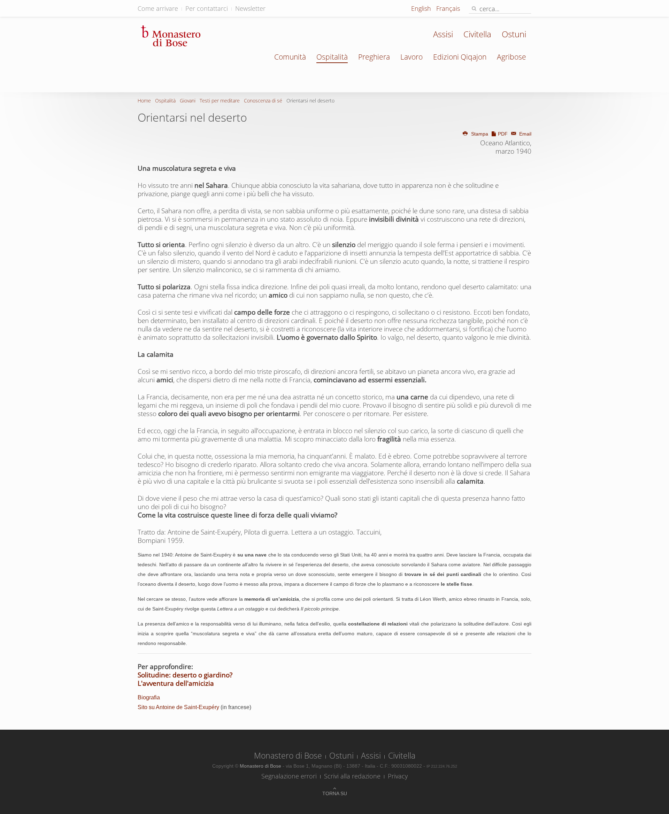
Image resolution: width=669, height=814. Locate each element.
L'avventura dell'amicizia (176, 683)
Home (144, 100)
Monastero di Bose (288, 755)
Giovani (187, 100)
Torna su (334, 793)
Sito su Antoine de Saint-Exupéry (178, 707)
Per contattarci (206, 8)
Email (524, 134)
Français (448, 8)
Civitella (477, 34)
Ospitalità (332, 57)
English (422, 8)
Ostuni (514, 34)
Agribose (511, 57)
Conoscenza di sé (263, 100)
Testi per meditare (220, 100)
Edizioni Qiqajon (459, 57)
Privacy (398, 776)
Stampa (480, 134)
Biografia (149, 697)
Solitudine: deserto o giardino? (185, 674)
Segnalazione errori (289, 776)
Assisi (443, 34)
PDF (503, 134)
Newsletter (250, 8)
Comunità (290, 57)
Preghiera (374, 57)
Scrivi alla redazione (352, 776)
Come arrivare (158, 8)
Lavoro (411, 57)
